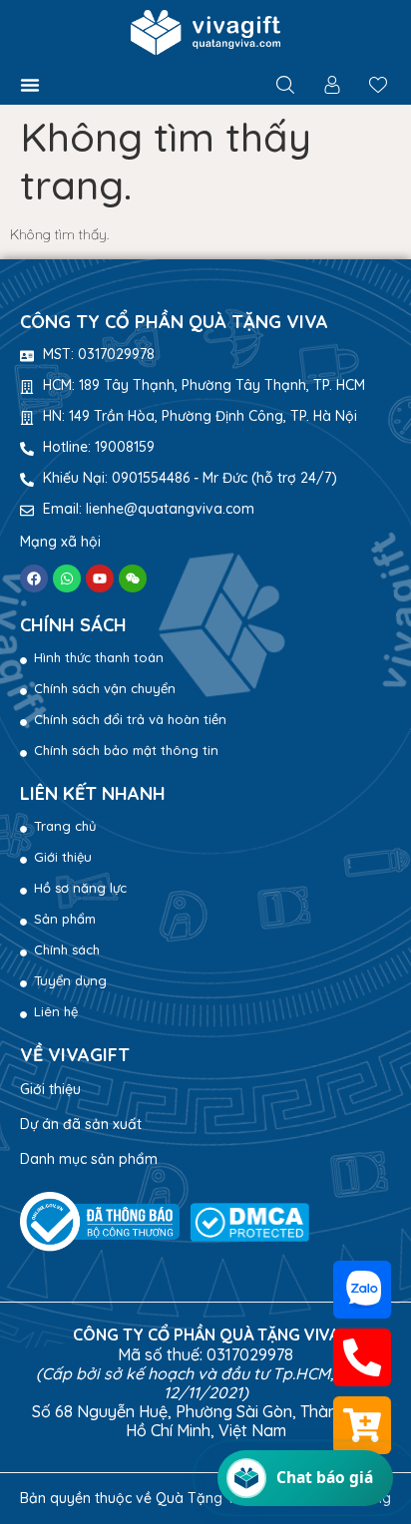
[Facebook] (34, 578)
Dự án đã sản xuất (81, 1124)
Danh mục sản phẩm (89, 1159)
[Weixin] (133, 578)
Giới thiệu (50, 1089)
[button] (30, 85)
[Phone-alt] (361, 1357)
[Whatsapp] (67, 578)
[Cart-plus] (361, 1425)
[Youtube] (100, 578)
